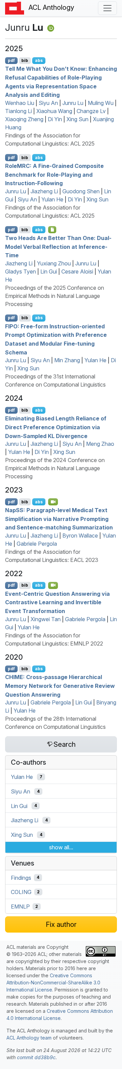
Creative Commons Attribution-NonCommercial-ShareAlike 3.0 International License (53, 982)
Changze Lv (91, 111)
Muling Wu (101, 103)
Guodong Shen (81, 191)
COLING (21, 892)
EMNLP (20, 906)
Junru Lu (72, 103)
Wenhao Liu (19, 103)
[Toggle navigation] (107, 8)
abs (39, 60)
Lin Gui (48, 271)
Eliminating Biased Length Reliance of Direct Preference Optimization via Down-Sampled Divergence (55, 427)
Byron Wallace (80, 535)
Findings (21, 877)
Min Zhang (67, 360)
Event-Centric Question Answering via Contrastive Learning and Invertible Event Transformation (57, 602)
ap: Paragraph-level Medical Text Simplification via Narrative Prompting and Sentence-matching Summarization (59, 519)
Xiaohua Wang (54, 111)
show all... (61, 847)
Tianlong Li (18, 111)
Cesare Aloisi (77, 271)
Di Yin (55, 119)
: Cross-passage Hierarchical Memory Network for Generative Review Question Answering (60, 686)
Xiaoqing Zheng (24, 119)
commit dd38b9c (36, 1057)
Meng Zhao (100, 443)
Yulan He (52, 199)
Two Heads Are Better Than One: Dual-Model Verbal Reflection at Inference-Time (58, 247)
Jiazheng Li (44, 191)
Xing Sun (77, 119)
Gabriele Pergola (37, 543)
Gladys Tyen (20, 271)
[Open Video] (53, 501)
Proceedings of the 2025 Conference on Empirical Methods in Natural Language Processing (54, 295)
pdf (11, 60)
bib (24, 60)
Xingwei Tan (45, 619)
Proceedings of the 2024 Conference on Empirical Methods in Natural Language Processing (55, 468)
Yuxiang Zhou (54, 263)
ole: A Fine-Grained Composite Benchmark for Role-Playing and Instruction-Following (54, 174)
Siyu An (48, 103)
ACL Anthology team (29, 1038)
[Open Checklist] (52, 229)
